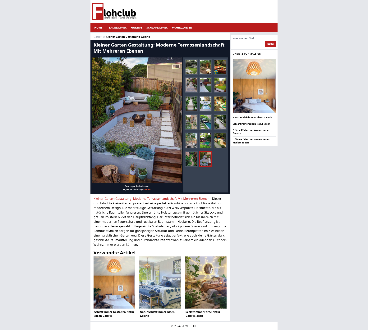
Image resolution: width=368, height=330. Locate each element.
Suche (270, 44)
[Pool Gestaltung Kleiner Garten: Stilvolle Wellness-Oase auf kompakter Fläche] (205, 103)
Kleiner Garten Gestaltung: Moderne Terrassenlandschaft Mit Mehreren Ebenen (151, 199)
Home (98, 27)
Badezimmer (118, 27)
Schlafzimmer (157, 27)
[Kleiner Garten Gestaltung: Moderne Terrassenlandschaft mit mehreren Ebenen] (137, 120)
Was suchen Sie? (243, 38)
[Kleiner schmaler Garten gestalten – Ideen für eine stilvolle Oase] (191, 103)
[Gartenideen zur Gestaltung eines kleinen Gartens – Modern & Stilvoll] (220, 85)
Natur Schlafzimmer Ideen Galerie (157, 314)
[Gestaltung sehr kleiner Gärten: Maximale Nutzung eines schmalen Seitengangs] (191, 85)
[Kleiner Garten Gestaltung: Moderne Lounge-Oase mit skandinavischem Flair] (191, 67)
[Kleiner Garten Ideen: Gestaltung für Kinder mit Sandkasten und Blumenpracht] (220, 67)
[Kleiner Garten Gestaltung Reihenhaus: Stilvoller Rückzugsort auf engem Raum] (191, 122)
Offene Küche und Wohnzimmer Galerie (251, 132)
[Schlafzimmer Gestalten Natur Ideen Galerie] (114, 282)
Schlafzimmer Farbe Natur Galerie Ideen (203, 314)
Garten (136, 27)
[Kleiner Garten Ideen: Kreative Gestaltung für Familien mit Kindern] (220, 103)
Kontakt (147, 189)
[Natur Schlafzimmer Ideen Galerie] (160, 282)
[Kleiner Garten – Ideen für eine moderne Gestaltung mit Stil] (205, 85)
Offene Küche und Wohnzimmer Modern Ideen (251, 141)
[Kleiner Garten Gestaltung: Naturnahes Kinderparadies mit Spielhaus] (205, 67)
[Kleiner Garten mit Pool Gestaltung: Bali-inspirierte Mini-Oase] (205, 122)
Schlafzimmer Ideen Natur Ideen (251, 123)
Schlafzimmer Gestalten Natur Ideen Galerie (114, 314)
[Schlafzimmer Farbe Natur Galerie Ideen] (206, 282)
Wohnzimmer (182, 27)
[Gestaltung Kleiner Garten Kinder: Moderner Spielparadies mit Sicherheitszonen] (220, 140)
